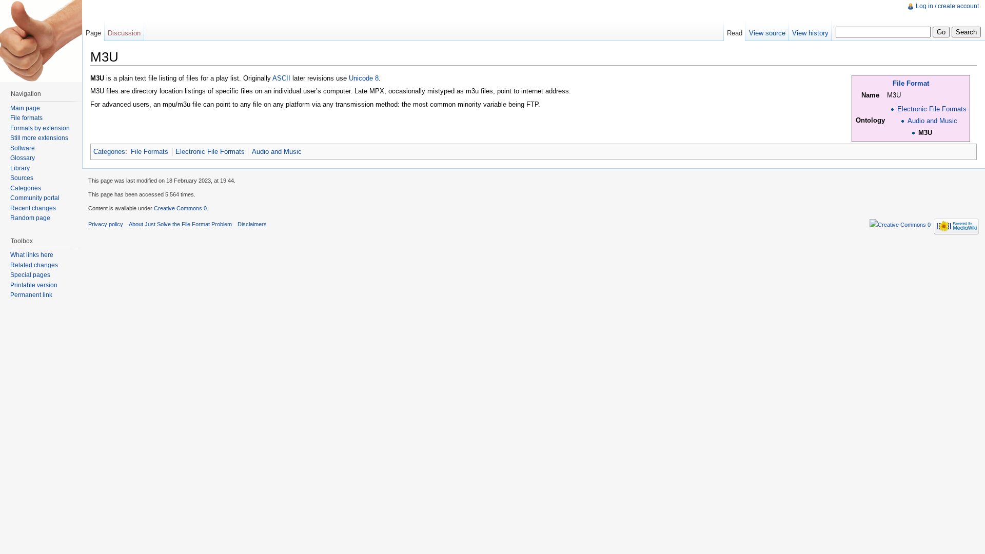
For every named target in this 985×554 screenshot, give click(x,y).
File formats (26, 118)
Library (20, 168)
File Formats (149, 151)
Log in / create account (947, 6)
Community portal (35, 198)
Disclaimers (252, 224)
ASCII (281, 78)
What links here (31, 255)
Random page (30, 218)
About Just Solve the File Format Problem (180, 224)
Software (22, 148)
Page (93, 33)
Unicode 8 (364, 78)
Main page (25, 108)
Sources (21, 178)
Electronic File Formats (932, 109)
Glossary (22, 158)
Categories (109, 151)
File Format (911, 83)
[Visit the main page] (41, 41)
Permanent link (31, 295)
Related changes (34, 265)
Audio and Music (932, 121)
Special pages (30, 275)
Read (734, 33)
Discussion (124, 33)
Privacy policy (105, 224)
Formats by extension (40, 128)
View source (767, 33)
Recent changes (33, 208)
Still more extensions (39, 138)
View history (810, 33)
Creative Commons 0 (180, 208)
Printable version (33, 285)
